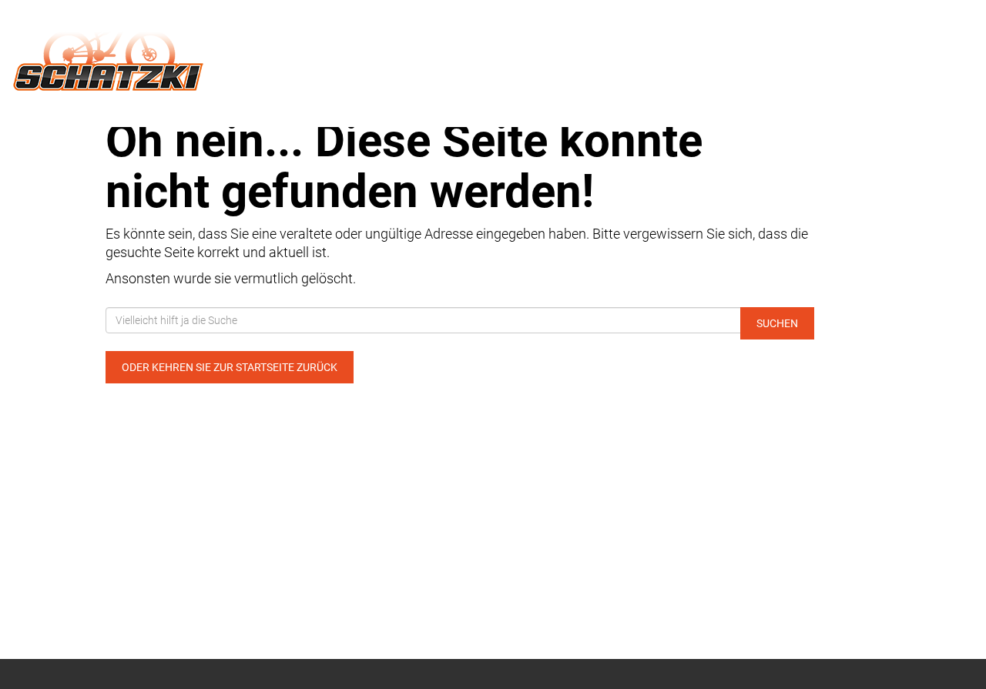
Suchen (777, 323)
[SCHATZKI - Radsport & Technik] (205, 52)
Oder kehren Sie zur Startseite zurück (229, 367)
